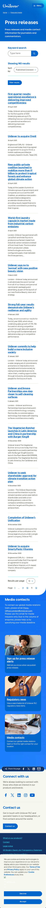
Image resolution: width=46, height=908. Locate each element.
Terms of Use (35, 867)
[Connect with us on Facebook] (5, 795)
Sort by (10, 69)
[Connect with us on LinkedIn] (19, 795)
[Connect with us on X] (12, 795)
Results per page (16, 581)
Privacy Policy (13, 870)
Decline (23, 894)
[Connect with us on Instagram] (25, 795)
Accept (23, 902)
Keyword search (17, 48)
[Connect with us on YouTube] (32, 795)
